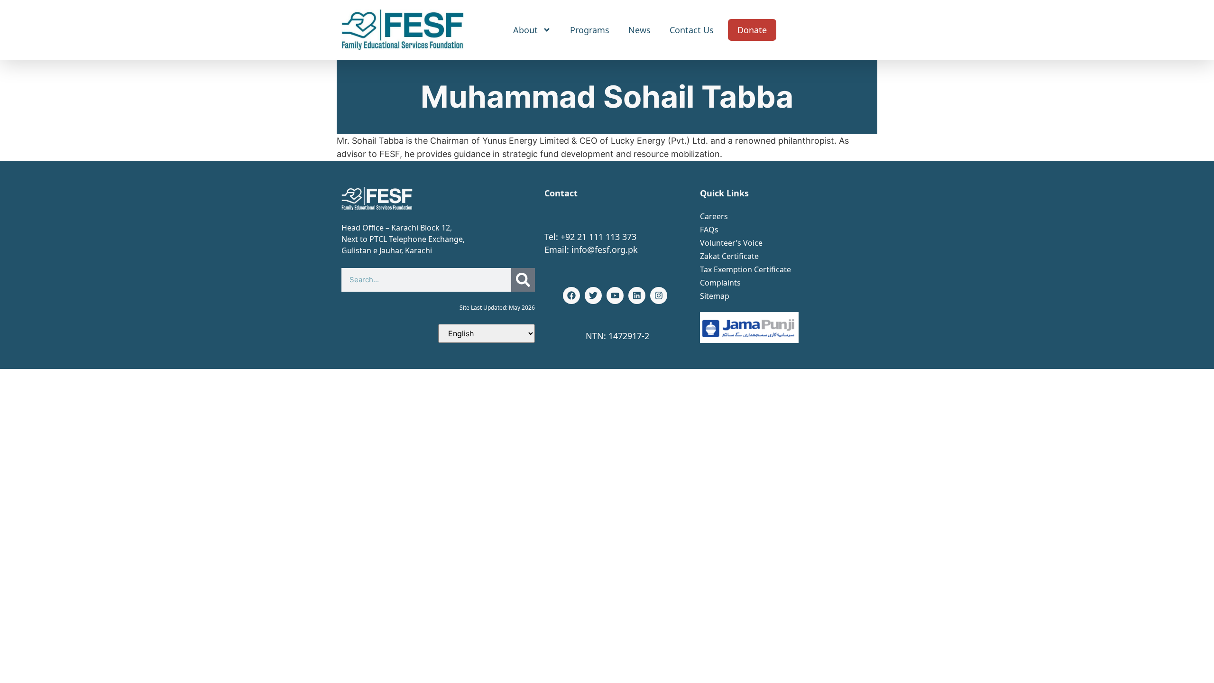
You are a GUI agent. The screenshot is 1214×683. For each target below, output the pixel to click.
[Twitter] (593, 295)
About (525, 30)
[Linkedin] (636, 295)
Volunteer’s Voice (731, 243)
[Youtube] (615, 295)
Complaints (720, 282)
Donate (752, 30)
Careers (714, 216)
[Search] (523, 280)
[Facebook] (571, 295)
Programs (589, 30)
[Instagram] (658, 295)
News (639, 30)
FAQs (709, 229)
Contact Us (692, 30)
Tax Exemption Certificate (745, 269)
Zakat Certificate (729, 256)
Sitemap (714, 296)
